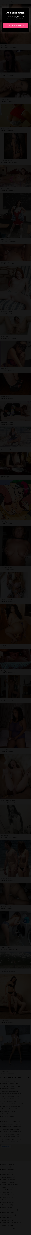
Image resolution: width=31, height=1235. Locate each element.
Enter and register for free (15, 25)
